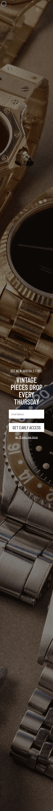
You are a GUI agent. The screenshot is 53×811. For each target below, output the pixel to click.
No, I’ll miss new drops (26, 437)
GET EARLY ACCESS (27, 427)
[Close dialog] (3, 3)
